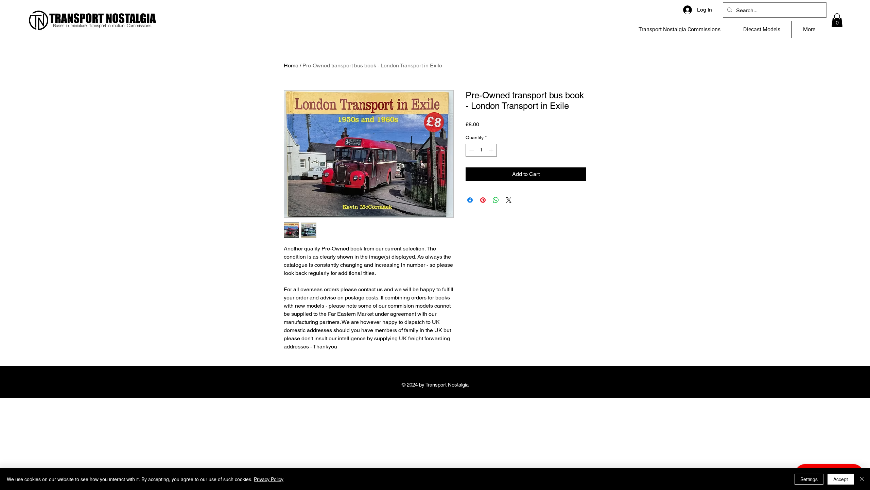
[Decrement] (471, 150)
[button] (837, 20)
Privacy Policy (268, 479)
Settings (809, 479)
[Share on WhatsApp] (496, 200)
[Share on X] (509, 200)
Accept (840, 479)
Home (291, 65)
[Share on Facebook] (470, 200)
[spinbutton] (481, 150)
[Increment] (491, 150)
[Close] (862, 479)
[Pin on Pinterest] (483, 200)
